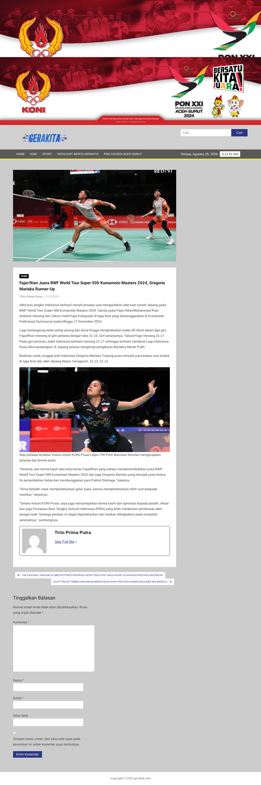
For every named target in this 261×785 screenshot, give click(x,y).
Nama (18, 680)
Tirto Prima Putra (31, 296)
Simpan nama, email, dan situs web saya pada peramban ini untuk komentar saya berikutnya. (46, 741)
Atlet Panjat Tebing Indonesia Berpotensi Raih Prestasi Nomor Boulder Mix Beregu (110, 581)
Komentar (21, 622)
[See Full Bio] (76, 542)
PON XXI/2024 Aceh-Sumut (123, 154)
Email (18, 698)
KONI (33, 154)
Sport (47, 154)
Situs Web (20, 715)
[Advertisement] (122, 28)
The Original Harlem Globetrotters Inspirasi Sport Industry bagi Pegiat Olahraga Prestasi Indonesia (92, 575)
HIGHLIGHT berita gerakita (77, 154)
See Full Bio (64, 542)
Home (20, 154)
